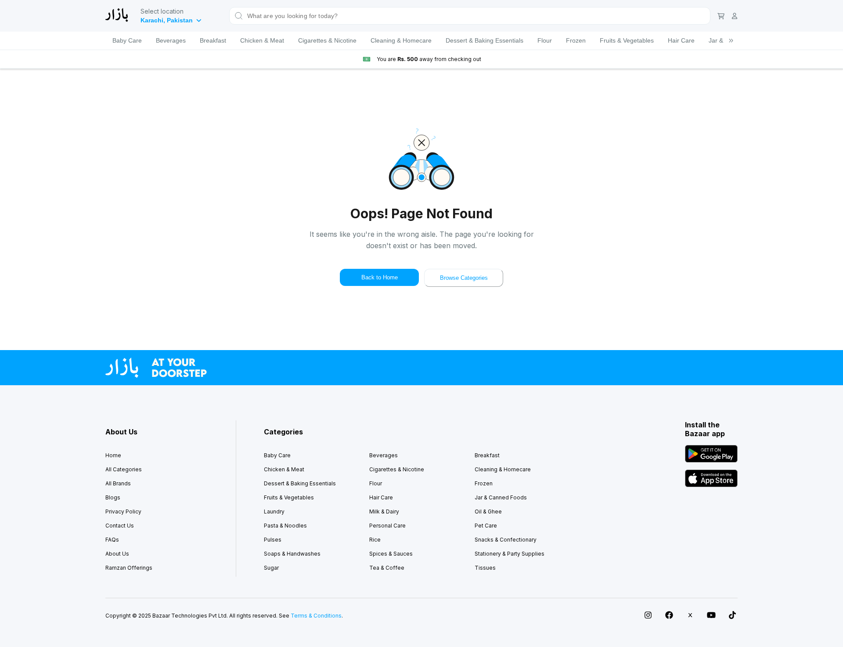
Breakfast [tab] (213, 40)
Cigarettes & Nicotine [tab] (327, 40)
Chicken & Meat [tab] (262, 40)
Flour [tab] (544, 40)
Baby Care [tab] (127, 40)
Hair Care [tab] (681, 40)
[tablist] (421, 41)
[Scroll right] (731, 41)
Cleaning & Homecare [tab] (401, 40)
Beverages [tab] (171, 40)
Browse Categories (464, 278)
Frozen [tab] (576, 40)
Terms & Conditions (316, 615)
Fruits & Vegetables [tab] (627, 40)
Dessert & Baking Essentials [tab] (484, 40)
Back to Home (379, 277)
